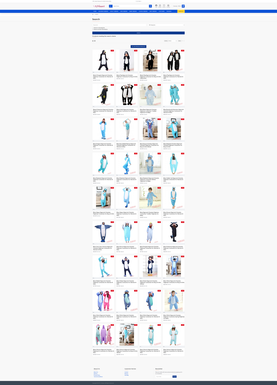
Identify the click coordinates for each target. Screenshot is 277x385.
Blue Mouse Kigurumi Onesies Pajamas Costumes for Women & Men (173, 214)
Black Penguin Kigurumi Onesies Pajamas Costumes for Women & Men (103, 77)
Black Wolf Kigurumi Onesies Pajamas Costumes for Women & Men (126, 111)
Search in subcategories (99, 27)
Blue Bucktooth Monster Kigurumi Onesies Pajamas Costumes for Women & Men (173, 111)
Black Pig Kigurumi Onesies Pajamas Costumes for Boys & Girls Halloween (150, 77)
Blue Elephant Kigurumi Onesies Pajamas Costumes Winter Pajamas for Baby (149, 179)
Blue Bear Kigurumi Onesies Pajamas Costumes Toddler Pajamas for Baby (148, 111)
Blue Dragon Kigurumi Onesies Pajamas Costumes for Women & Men (103, 145)
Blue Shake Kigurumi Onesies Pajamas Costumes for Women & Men (126, 282)
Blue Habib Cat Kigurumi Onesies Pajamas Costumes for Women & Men (173, 179)
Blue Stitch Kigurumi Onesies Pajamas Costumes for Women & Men (103, 317)
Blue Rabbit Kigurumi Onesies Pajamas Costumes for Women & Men (103, 282)
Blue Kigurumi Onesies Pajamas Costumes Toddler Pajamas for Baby (149, 214)
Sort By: (166, 40)
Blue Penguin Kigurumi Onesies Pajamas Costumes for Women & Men (150, 248)
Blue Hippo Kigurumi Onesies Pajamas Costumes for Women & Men (126, 214)
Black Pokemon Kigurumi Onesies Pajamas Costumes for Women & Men (103, 111)
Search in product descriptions (101, 29)
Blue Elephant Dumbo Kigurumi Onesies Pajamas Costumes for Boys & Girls (172, 145)
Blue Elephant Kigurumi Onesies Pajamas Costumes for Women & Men (103, 179)
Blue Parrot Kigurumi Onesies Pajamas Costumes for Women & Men (126, 248)
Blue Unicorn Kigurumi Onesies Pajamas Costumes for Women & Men (150, 351)
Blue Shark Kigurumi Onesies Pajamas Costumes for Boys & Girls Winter (150, 282)
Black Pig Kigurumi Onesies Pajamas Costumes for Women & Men (173, 77)
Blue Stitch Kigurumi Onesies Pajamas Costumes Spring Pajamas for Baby (173, 317)
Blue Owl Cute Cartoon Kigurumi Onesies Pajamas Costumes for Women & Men (102, 248)
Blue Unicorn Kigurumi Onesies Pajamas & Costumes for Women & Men (103, 351)
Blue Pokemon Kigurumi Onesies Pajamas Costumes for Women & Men (173, 248)
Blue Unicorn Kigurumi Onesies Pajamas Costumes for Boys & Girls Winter (127, 351)
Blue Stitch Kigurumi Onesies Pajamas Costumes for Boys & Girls (173, 281)
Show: (179, 40)
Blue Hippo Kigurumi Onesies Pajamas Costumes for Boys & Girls (103, 213)
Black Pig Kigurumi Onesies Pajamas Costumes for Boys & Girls (127, 76)
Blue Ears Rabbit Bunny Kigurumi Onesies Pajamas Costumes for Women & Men (126, 145)
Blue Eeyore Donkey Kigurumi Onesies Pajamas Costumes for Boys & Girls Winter (149, 145)
